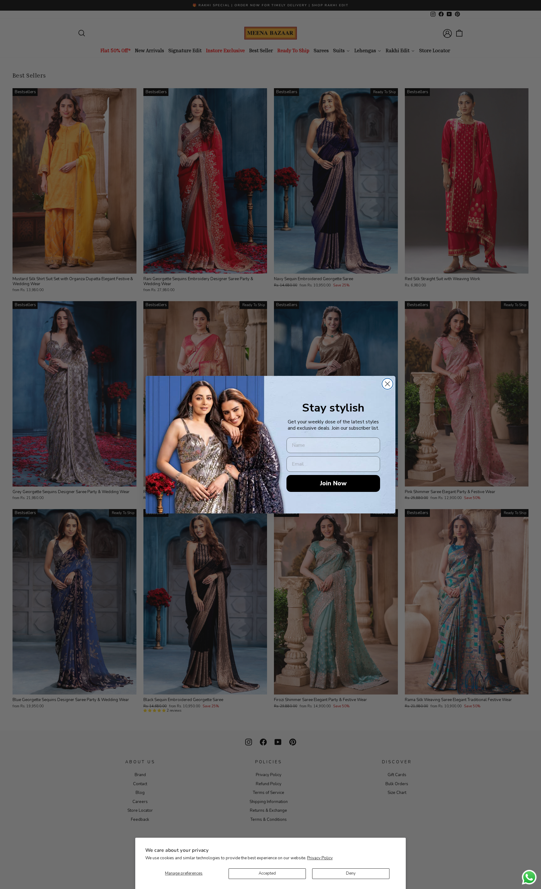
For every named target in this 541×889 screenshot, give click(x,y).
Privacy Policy (320, 858)
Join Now (333, 483)
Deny (351, 873)
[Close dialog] (387, 383)
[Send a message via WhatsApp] (529, 877)
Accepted (267, 873)
